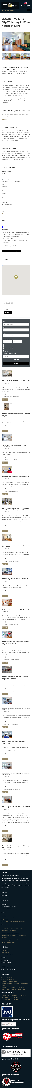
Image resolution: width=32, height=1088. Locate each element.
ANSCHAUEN (4, 399)
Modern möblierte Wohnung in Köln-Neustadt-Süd (15, 476)
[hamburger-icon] (29, 10)
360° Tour (4, 119)
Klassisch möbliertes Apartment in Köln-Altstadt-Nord (16, 610)
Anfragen (8, 312)
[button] (2, 1085)
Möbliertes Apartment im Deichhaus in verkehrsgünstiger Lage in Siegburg (15, 677)
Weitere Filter (15, 359)
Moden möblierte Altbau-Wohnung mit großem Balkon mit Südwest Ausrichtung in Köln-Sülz (15, 509)
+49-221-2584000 (9, 11)
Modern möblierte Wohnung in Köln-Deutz (13, 741)
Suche (16, 363)
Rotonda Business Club (9, 1047)
